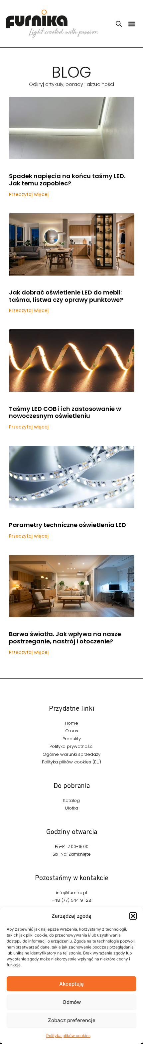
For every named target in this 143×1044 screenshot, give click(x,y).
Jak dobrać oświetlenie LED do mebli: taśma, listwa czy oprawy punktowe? (66, 296)
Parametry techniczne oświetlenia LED (67, 525)
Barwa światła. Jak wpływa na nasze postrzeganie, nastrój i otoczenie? (65, 637)
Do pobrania (72, 786)
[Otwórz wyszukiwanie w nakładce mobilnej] (118, 24)
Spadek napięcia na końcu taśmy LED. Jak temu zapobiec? (67, 179)
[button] (133, 916)
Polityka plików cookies (68, 1035)
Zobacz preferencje (71, 1020)
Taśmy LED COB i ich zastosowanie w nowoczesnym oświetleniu (65, 412)
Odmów (72, 1002)
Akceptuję (71, 984)
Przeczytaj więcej (29, 194)
